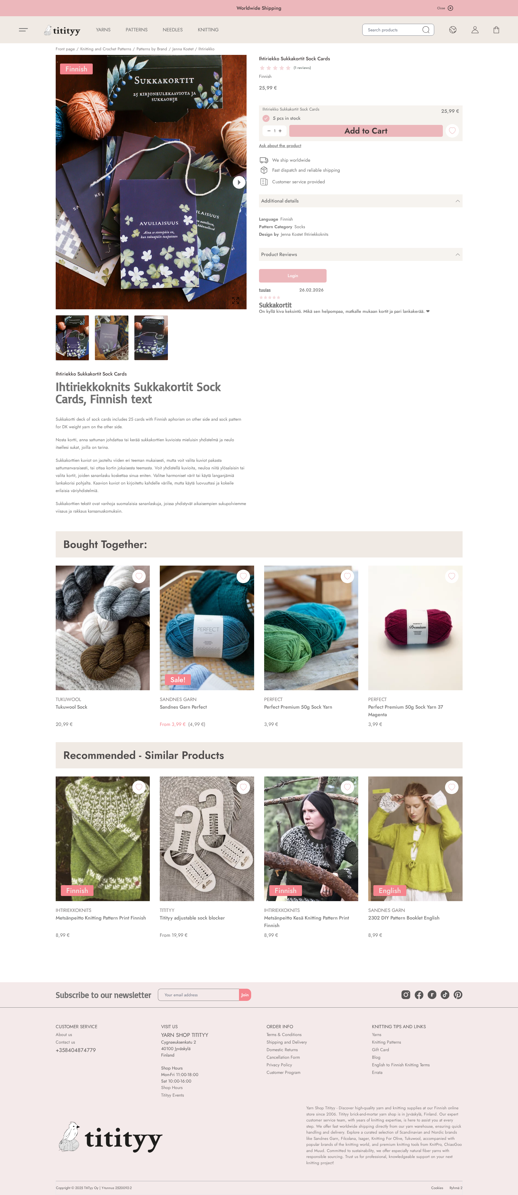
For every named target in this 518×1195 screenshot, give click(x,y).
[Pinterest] (458, 994)
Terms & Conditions (284, 1034)
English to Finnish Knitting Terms (401, 1065)
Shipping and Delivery (287, 1042)
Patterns (137, 29)
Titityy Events (172, 1095)
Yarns (376, 1034)
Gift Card (380, 1050)
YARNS (103, 29)
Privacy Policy (279, 1065)
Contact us (65, 1042)
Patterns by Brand (152, 49)
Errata (377, 1072)
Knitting (208, 29)
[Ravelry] (432, 994)
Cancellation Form (283, 1057)
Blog (376, 1057)
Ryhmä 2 (456, 1188)
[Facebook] (419, 995)
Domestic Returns (282, 1050)
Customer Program (283, 1072)
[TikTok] (445, 994)
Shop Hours (171, 1087)
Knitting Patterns (386, 1042)
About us (64, 1034)
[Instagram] (405, 994)
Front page (65, 49)
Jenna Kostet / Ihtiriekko (193, 49)
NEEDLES (173, 29)
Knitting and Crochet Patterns (105, 49)
